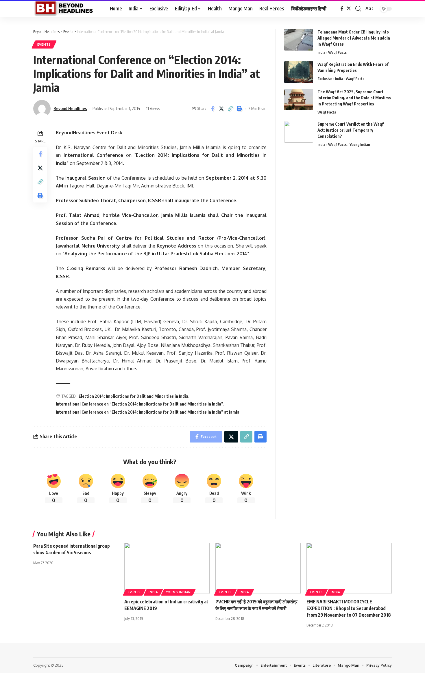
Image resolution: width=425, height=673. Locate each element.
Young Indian (360, 144)
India (321, 52)
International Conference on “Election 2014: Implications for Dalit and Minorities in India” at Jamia (147, 412)
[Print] (239, 108)
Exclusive (324, 78)
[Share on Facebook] (212, 108)
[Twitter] (348, 8)
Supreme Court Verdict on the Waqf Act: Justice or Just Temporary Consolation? (350, 130)
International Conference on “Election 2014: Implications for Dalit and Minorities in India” (139, 403)
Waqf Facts (337, 52)
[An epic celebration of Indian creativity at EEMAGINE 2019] (167, 568)
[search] (358, 9)
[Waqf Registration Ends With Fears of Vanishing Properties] (298, 72)
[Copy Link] (230, 108)
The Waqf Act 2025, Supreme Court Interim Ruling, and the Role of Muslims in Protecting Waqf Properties (354, 97)
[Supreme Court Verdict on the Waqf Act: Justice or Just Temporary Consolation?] (298, 132)
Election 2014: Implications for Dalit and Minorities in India (133, 396)
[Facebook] (342, 8)
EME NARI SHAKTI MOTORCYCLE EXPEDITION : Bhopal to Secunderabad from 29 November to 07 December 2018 (348, 608)
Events (44, 44)
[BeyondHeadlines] (67, 8)
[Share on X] (221, 108)
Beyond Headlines (70, 108)
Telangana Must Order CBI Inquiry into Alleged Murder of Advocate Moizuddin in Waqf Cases (353, 38)
